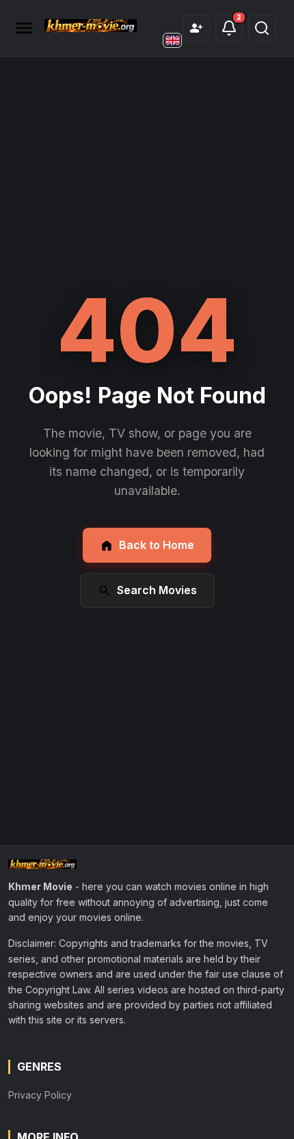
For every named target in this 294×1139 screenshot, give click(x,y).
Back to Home (156, 545)
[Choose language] (172, 40)
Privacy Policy (40, 1095)
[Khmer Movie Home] (90, 26)
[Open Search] (262, 28)
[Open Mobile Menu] (24, 28)
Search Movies (157, 590)
